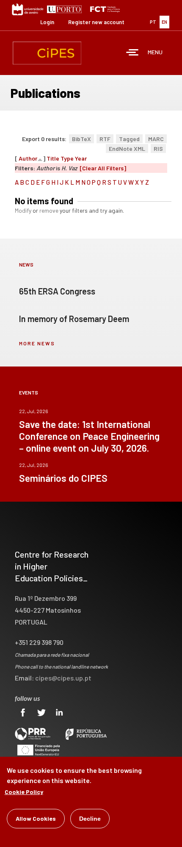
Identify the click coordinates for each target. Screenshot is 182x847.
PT (153, 22)
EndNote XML (127, 148)
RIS (158, 148)
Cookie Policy (24, 791)
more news (37, 343)
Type (67, 158)
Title (53, 158)
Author (28, 158)
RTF (104, 138)
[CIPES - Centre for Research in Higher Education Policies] (47, 53)
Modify (23, 210)
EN (164, 22)
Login (47, 22)
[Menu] (132, 53)
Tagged (129, 138)
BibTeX (81, 138)
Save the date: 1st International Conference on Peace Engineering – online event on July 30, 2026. (89, 436)
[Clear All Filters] (103, 168)
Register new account (96, 22)
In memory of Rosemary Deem (74, 319)
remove (48, 210)
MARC (156, 138)
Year (81, 158)
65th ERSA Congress (57, 291)
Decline (90, 818)
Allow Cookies (36, 818)
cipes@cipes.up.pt (63, 678)
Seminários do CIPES (63, 478)
